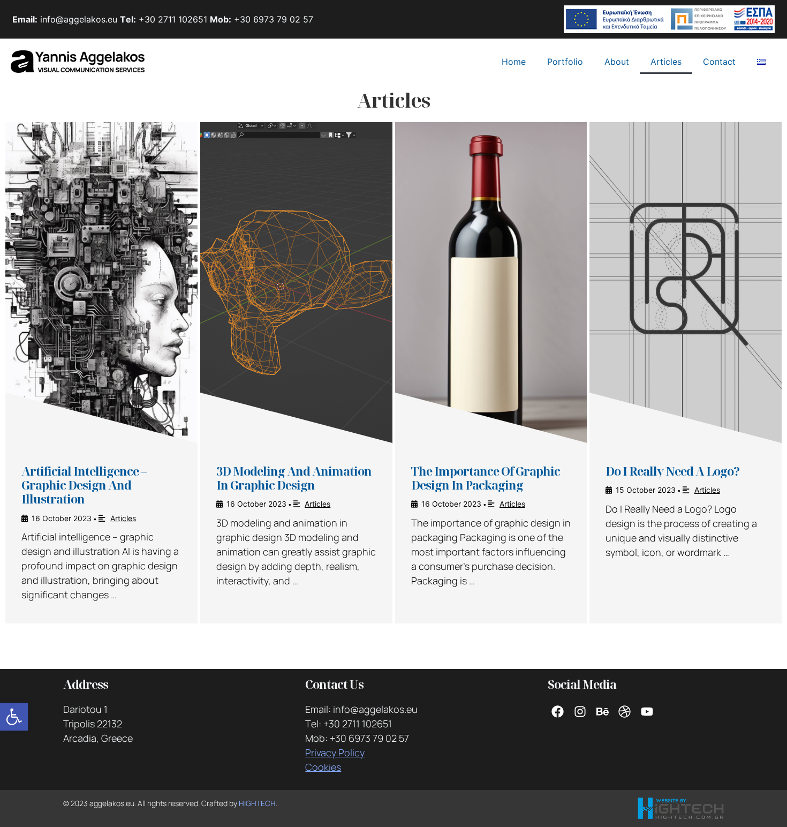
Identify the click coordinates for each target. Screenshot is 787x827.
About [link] (616, 61)
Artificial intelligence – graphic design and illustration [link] (83, 485)
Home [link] (514, 61)
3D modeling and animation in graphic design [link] (294, 478)
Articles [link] (666, 61)
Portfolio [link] (565, 61)
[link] (14, 717)
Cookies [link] (323, 767)
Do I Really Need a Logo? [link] (672, 471)
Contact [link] (719, 61)
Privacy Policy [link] (335, 752)
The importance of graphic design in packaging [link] (485, 478)
